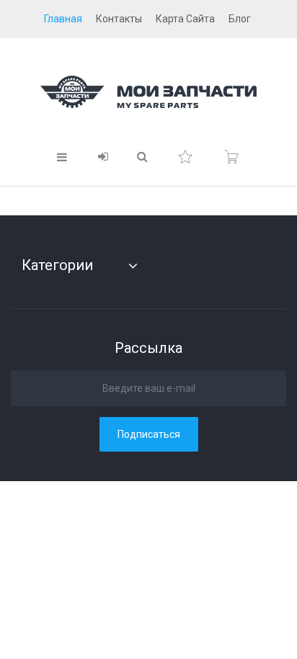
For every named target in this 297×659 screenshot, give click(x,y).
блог (240, 18)
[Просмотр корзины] (231, 157)
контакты (119, 18)
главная (63, 18)
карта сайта (185, 18)
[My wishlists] (185, 157)
